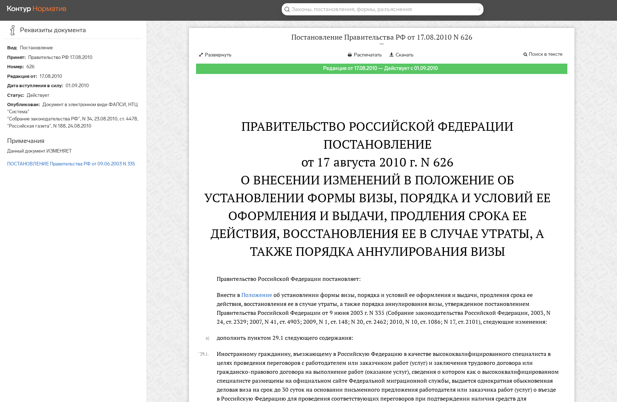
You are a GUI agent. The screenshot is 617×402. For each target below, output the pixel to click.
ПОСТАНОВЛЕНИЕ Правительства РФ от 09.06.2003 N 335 (71, 164)
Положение (256, 294)
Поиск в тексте (545, 54)
